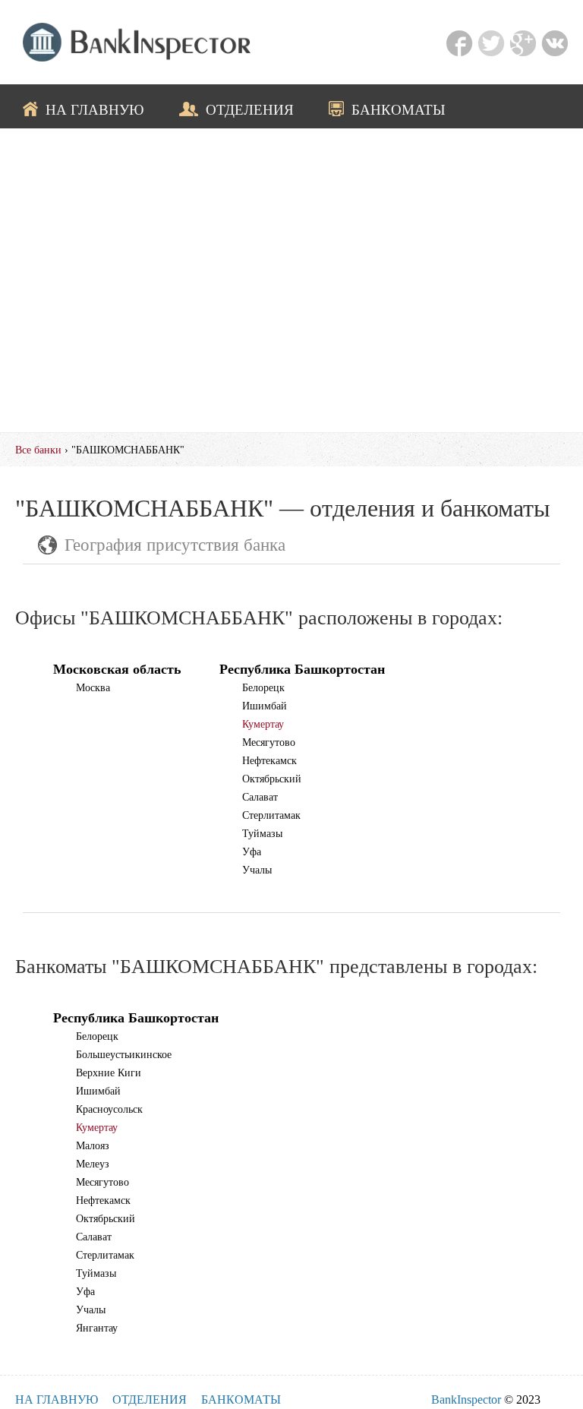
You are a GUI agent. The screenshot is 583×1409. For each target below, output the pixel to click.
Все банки (38, 450)
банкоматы (398, 109)
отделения (250, 109)
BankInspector (466, 1399)
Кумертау (263, 724)
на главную (95, 109)
